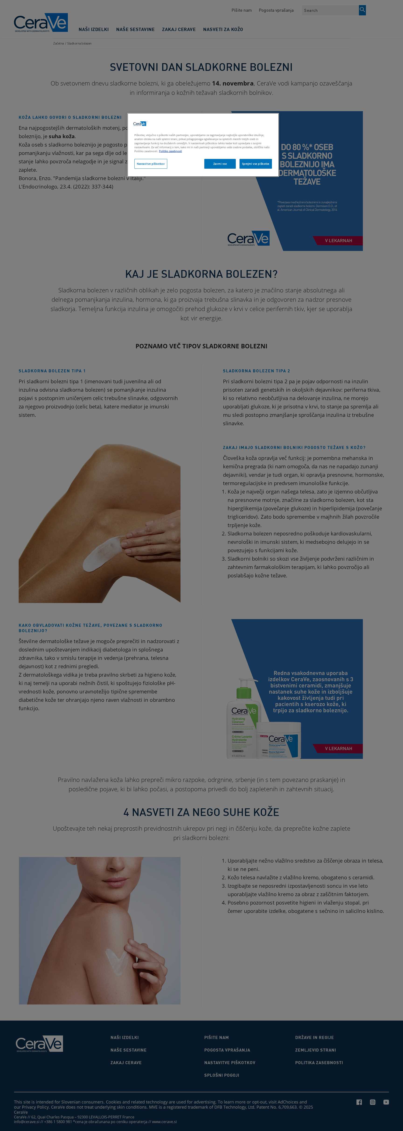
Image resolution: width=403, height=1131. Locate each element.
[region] (203, 145)
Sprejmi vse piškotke (255, 163)
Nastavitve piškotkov (151, 163)
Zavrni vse (220, 163)
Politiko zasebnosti (170, 151)
